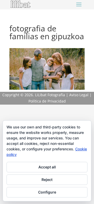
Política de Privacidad (47, 101)
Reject (47, 179)
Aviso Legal (79, 94)
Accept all (47, 167)
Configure (47, 192)
